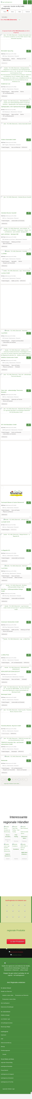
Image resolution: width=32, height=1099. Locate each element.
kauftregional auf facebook (7, 1078)
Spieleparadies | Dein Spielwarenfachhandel (13, 106)
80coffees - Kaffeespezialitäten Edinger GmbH (12, 590)
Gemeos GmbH (5, 273)
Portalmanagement (5, 1050)
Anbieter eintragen (5, 1015)
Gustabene (16, 849)
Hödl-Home (4, 568)
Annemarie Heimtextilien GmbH (10, 622)
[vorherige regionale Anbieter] (2, 779)
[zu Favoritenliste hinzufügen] (2, 36)
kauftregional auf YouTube (7, 1081)
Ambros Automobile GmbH (8, 139)
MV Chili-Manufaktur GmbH (9, 424)
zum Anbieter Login (5, 1019)
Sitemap (3, 1046)
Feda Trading (16, 835)
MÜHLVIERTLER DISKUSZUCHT (10, 671)
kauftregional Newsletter (6, 1066)
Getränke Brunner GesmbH (8, 213)
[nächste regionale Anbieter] (26, 779)
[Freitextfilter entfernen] (25, 2)
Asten (19, 19)
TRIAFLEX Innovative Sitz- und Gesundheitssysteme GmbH (12, 743)
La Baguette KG (5, 550)
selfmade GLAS (5, 522)
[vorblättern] (27, 41)
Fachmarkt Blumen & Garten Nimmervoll (12, 502)
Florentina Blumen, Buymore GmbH (11, 725)
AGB (2, 1038)
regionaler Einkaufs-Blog (6, 1062)
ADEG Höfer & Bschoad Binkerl (24, 853)
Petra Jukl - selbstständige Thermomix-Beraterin (12, 391)
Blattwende (4, 760)
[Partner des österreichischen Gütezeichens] (16, 955)
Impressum (3, 1035)
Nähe (19, 11)
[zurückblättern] (4, 41)
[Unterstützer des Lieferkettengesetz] (16, 949)
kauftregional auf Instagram (7, 1074)
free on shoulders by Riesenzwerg (7, 836)
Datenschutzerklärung (6, 1042)
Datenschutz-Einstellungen (7, 1007)
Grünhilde (4, 253)
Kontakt (4, 1054)
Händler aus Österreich (6, 991)
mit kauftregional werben (7, 1022)
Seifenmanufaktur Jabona (24, 837)
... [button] (19, 779)
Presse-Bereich (4, 1070)
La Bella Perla (5, 655)
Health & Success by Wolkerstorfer (8, 855)
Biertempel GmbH (6, 694)
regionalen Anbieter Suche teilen (11, 783)
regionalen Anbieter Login (8, 1088)
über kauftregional (5, 1003)
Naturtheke (4, 333)
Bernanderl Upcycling (7, 51)
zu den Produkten (17, 942)
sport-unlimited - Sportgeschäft (9, 234)
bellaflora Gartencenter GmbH (9, 357)
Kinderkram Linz (5, 84)
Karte (12, 11)
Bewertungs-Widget (5, 1026)
